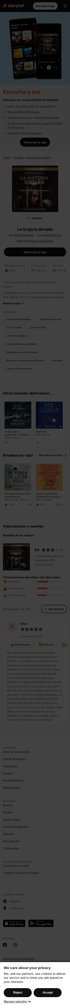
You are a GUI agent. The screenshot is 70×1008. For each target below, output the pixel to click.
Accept (48, 992)
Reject (17, 992)
